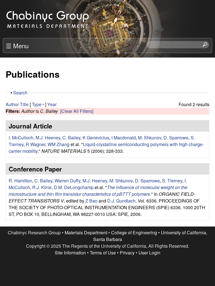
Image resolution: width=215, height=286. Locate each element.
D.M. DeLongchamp (74, 187)
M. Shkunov (149, 137)
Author (12, 104)
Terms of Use (103, 252)
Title (24, 104)
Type (36, 104)
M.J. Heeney (48, 137)
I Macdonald (123, 137)
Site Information (70, 252)
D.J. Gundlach (121, 200)
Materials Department (86, 232)
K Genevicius (96, 137)
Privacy (127, 252)
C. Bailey (71, 137)
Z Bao (91, 200)
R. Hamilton (20, 180)
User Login (149, 252)
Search (20, 92)
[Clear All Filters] (76, 111)
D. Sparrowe (175, 137)
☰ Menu (17, 45)
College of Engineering (134, 232)
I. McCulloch (21, 137)
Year (52, 104)
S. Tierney (172, 180)
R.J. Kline (42, 187)
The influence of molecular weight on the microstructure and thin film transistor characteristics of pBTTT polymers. (98, 190)
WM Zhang (58, 144)
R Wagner (35, 144)
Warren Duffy (67, 180)
